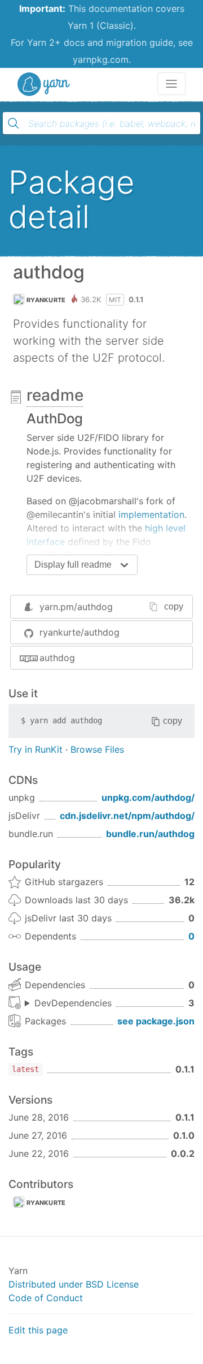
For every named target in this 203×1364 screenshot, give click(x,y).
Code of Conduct (45, 1297)
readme (55, 395)
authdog (57, 657)
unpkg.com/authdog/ (148, 797)
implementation (151, 514)
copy (173, 606)
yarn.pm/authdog (76, 606)
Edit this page (38, 1330)
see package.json (156, 1021)
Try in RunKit (35, 749)
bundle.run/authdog (150, 833)
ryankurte (46, 300)
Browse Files (97, 749)
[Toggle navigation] (171, 83)
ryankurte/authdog (79, 632)
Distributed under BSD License (73, 1284)
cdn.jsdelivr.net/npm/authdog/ (127, 815)
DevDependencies (73, 1003)
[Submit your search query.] (14, 123)
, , (68, 1003)
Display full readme (73, 564)
